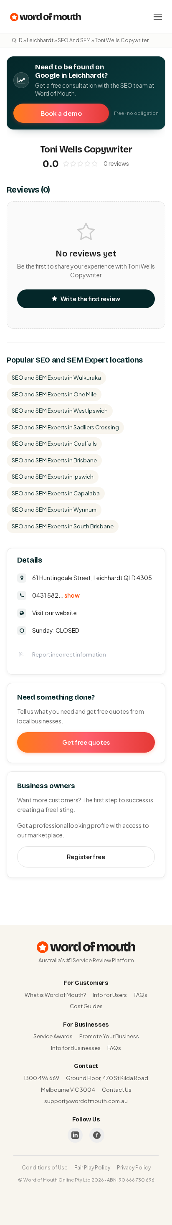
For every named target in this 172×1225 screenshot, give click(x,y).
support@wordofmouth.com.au (86, 1101)
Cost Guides (86, 1006)
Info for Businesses (76, 1048)
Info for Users (110, 995)
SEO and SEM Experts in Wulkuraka (56, 377)
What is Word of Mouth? (55, 995)
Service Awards (53, 1036)
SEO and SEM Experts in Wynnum (54, 509)
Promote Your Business (109, 1036)
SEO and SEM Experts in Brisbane (54, 460)
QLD (17, 40)
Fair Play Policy (92, 1167)
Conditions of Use (45, 1167)
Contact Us (117, 1089)
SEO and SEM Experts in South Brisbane (63, 526)
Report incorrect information (69, 654)
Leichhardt (40, 40)
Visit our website (54, 612)
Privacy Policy (134, 1167)
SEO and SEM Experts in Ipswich (53, 476)
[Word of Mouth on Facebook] (96, 1135)
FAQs (140, 995)
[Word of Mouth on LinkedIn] (75, 1135)
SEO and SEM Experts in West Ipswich (60, 410)
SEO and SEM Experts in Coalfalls (54, 443)
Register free (86, 856)
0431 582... (56, 595)
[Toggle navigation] (158, 17)
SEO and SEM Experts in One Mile (54, 394)
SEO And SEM (74, 40)
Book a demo (61, 113)
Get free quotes (86, 742)
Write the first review (90, 298)
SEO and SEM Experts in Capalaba (56, 493)
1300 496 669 (41, 1078)
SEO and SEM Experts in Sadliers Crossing (65, 427)
